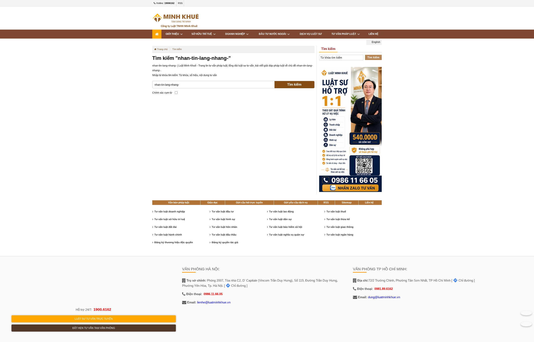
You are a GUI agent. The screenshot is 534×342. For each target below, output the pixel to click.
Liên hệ (369, 202)
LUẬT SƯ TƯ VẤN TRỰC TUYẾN (94, 318)
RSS (180, 3)
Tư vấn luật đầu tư (223, 211)
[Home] (156, 34)
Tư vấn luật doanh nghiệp (169, 211)
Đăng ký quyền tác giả (225, 242)
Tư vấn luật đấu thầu (224, 234)
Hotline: (165, 3)
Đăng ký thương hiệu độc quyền (173, 242)
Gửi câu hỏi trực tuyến (249, 202)
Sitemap (346, 202)
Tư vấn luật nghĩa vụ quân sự (286, 234)
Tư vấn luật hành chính (168, 234)
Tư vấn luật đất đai (165, 226)
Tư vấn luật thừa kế (338, 219)
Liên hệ (373, 34)
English (375, 42)
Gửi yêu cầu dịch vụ (295, 202)
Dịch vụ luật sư (311, 34)
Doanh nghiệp (235, 34)
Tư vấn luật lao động (281, 211)
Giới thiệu (173, 34)
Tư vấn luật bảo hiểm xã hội (285, 226)
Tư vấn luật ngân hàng (339, 234)
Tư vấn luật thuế (336, 211)
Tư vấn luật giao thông (339, 226)
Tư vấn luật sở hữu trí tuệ (169, 219)
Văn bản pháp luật (178, 202)
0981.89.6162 (383, 289)
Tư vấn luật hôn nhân (224, 226)
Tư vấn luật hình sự (223, 219)
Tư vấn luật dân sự (280, 219)
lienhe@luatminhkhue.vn (213, 302)
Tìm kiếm (294, 84)
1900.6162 (102, 309)
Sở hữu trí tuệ (202, 34)
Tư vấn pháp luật (344, 34)
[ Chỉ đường (235, 285)
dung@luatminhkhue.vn (384, 297)
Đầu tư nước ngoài (273, 34)
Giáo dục (212, 202)
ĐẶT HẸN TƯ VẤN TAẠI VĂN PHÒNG (93, 328)
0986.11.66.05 (213, 294)
